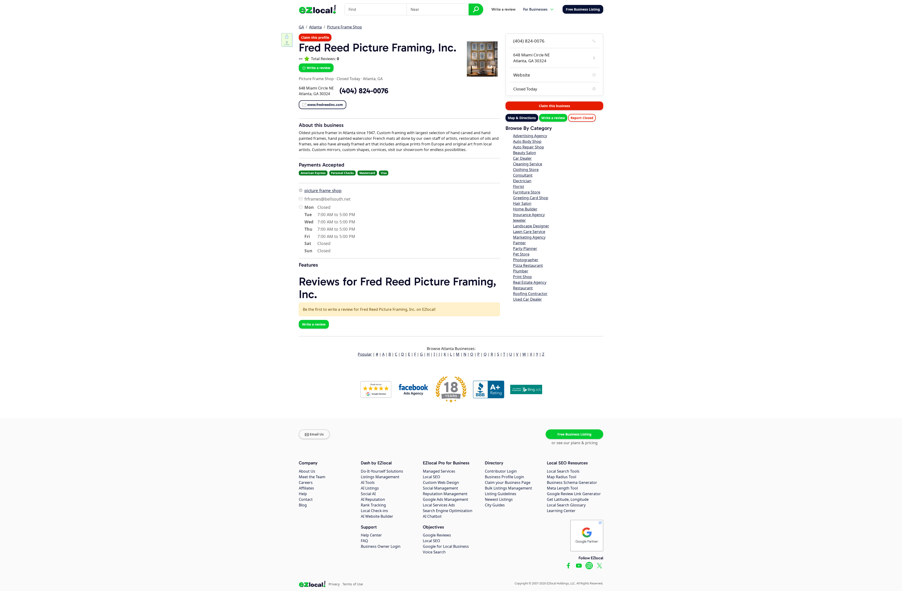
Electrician (522, 180)
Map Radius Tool (561, 476)
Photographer (525, 259)
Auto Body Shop (527, 141)
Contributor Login (501, 471)
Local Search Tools (563, 471)
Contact (306, 499)
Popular (365, 354)
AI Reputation (373, 499)
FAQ (364, 540)
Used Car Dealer (527, 299)
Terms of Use (352, 584)
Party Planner (525, 248)
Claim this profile (315, 37)
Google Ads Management (445, 499)
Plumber (520, 271)
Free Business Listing (574, 434)
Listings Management (380, 476)
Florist (518, 186)
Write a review (503, 9)
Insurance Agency (529, 214)
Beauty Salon (524, 152)
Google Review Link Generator (574, 493)
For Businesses (535, 9)
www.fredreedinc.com (325, 104)
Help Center (371, 535)
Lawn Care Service (529, 231)
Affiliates (306, 488)
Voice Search (434, 552)
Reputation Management (445, 493)
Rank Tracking (373, 505)
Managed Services (439, 471)
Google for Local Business (446, 546)
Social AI (368, 493)
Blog (303, 505)
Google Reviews (437, 535)
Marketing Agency (529, 237)
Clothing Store (526, 169)
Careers (306, 482)
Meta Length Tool (562, 488)
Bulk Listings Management (508, 488)
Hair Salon (522, 203)
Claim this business (554, 106)
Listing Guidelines (500, 493)
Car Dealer (522, 158)
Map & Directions (522, 118)
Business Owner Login (380, 546)
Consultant (523, 175)
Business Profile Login (504, 476)
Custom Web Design (441, 482)
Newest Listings (499, 499)
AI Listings (370, 488)
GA (301, 27)
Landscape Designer (531, 226)
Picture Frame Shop (344, 27)
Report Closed (582, 118)
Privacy (334, 584)
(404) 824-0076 (528, 41)
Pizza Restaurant (528, 265)
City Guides (495, 505)
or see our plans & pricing (575, 442)
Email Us (317, 434)
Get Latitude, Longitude (568, 499)
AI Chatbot (432, 516)
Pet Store (521, 254)
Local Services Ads (439, 505)
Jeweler (519, 220)
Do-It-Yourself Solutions (382, 471)
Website (521, 75)
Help (303, 493)
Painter (519, 242)
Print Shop (522, 276)
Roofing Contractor (530, 293)
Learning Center (561, 510)
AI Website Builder (377, 516)
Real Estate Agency (529, 282)
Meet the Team (312, 476)
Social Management (440, 488)
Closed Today (348, 78)
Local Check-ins (374, 510)
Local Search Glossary (566, 505)
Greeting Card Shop (530, 197)
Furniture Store (526, 192)
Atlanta (315, 27)
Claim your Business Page (507, 482)
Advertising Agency (530, 135)
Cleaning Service (527, 164)
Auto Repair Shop (528, 147)
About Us (307, 471)
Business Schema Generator (572, 482)
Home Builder (525, 209)
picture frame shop (323, 190)
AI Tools (368, 482)
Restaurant (523, 288)
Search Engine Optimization (447, 510)
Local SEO (431, 476)
